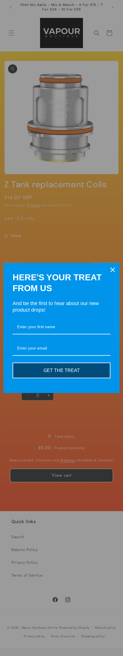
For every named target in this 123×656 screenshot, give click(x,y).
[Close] (113, 270)
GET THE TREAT (61, 370)
